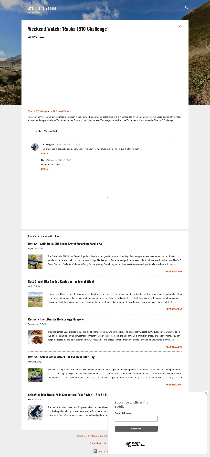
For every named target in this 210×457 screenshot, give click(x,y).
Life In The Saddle (41, 8)
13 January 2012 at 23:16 (67, 144)
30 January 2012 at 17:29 (58, 160)
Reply (44, 153)
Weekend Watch (51, 131)
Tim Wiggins (47, 144)
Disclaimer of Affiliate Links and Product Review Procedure (105, 436)
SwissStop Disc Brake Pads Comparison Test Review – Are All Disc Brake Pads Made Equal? (84, 395)
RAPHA (56, 111)
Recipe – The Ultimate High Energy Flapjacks (56, 319)
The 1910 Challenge (37, 111)
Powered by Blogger (107, 451)
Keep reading (174, 271)
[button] (180, 27)
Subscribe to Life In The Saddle (105, 443)
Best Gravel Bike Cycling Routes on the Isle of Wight (61, 281)
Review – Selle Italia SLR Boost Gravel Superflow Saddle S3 (65, 244)
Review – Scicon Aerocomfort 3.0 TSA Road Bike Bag (61, 357)
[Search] (187, 7)
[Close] (205, 392)
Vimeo (66, 111)
